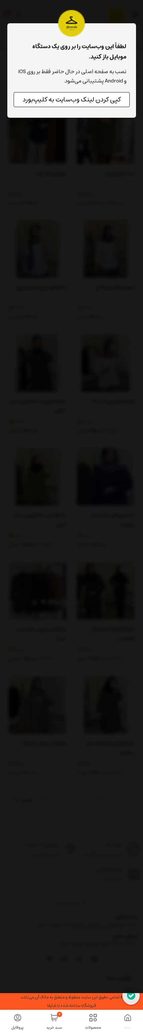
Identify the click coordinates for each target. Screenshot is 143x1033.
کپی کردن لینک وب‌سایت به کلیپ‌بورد (72, 99)
